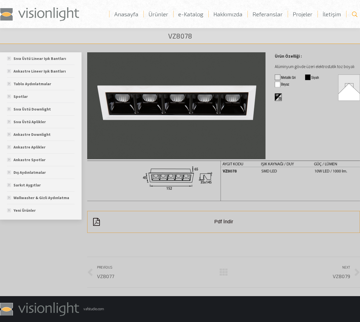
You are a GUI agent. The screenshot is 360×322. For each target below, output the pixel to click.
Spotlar (21, 96)
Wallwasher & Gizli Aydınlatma (41, 197)
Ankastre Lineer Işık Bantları (40, 71)
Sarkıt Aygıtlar (27, 185)
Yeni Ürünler (25, 210)
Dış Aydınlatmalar (30, 172)
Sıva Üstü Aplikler (30, 121)
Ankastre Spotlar (30, 159)
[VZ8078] (176, 105)
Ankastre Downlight (32, 134)
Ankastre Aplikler (30, 147)
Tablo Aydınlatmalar (32, 83)
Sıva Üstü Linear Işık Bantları (40, 58)
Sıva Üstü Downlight (32, 109)
